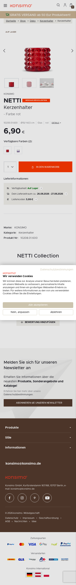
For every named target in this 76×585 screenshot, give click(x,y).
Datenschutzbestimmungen (56, 269)
